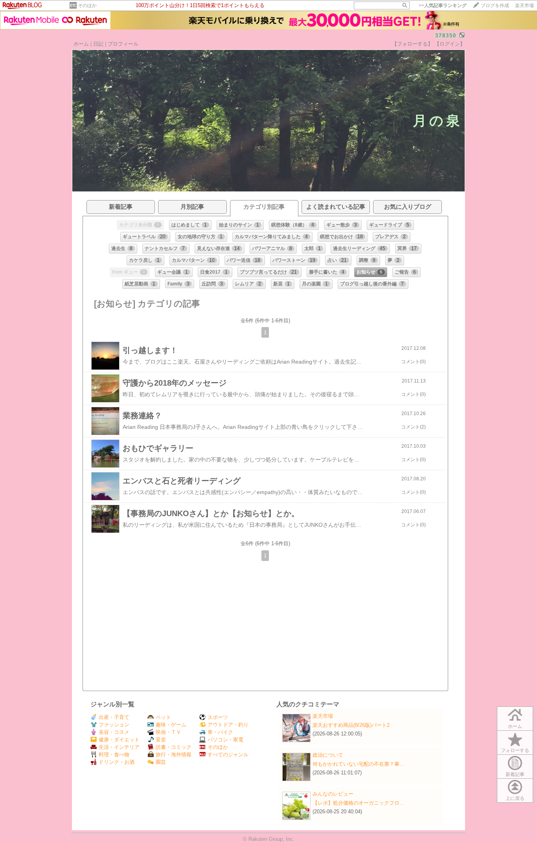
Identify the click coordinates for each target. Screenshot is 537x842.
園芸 (161, 762)
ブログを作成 (495, 5)
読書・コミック (173, 747)
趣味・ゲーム (171, 725)
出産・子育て (114, 717)
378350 (445, 36)
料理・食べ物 (114, 754)
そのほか (87, 5)
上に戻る (515, 798)
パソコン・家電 (225, 740)
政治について (328, 755)
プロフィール (123, 44)
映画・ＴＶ (168, 732)
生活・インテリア (119, 747)
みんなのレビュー (333, 794)
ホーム (81, 44)
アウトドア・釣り (228, 725)
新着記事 (515, 774)
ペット (163, 717)
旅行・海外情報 (173, 754)
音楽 (161, 740)
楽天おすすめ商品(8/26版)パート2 (351, 725)
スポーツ (218, 717)
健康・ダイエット (119, 740)
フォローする (515, 750)
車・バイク (220, 732)
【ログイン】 (449, 44)
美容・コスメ (114, 732)
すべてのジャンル (228, 754)
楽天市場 (524, 5)
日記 (98, 44)
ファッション (114, 725)
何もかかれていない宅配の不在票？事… (359, 764)
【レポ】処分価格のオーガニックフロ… (359, 803)
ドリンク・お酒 (116, 762)
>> (443, 5)
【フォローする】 (412, 44)
